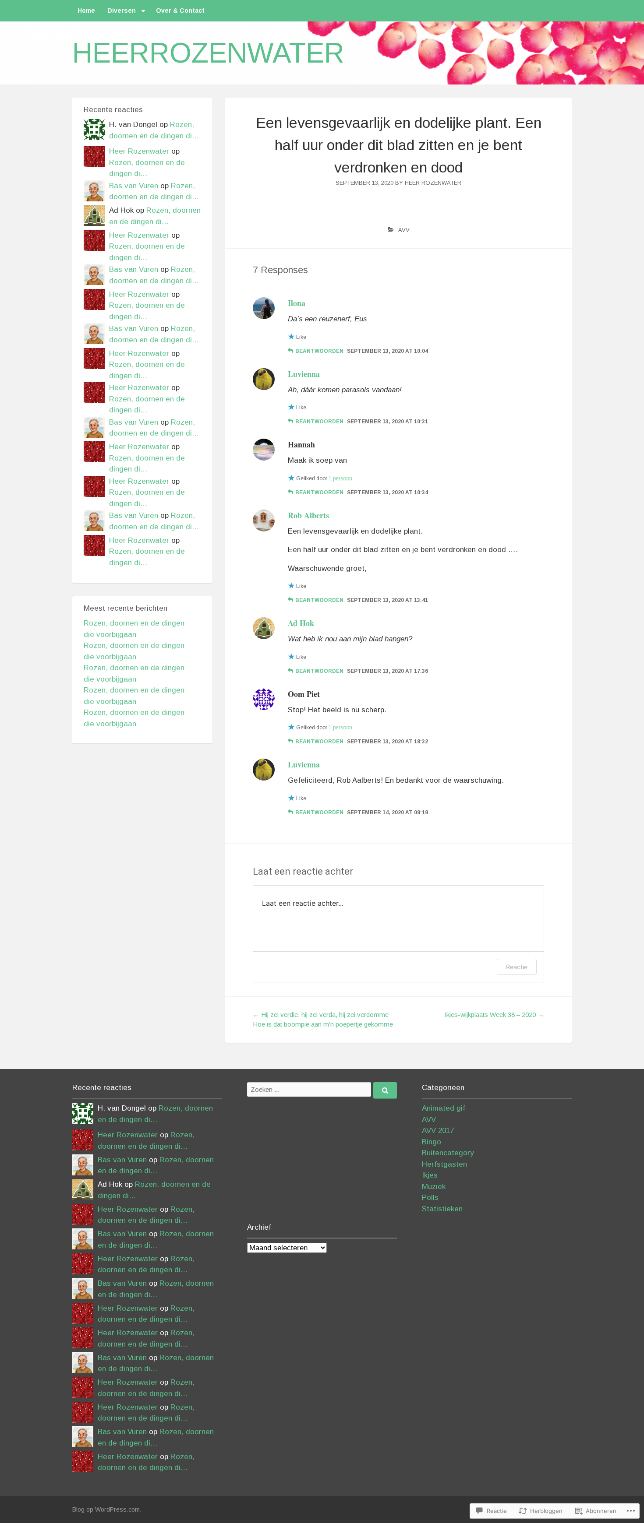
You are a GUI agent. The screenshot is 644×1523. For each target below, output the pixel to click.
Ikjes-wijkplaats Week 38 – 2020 (494, 1014)
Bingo (431, 1142)
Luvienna (304, 374)
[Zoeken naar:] (322, 1089)
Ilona (296, 303)
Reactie (516, 967)
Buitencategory (448, 1153)
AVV (404, 230)
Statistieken (442, 1209)
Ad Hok (301, 623)
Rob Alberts (308, 515)
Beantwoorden (319, 351)
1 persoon (340, 478)
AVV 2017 (438, 1130)
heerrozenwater (208, 53)
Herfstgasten (444, 1164)
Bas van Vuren (133, 186)
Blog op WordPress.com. (107, 1509)
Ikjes (430, 1175)
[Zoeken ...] (385, 1090)
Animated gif (443, 1108)
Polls (430, 1197)
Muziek (434, 1186)
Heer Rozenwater (433, 182)
